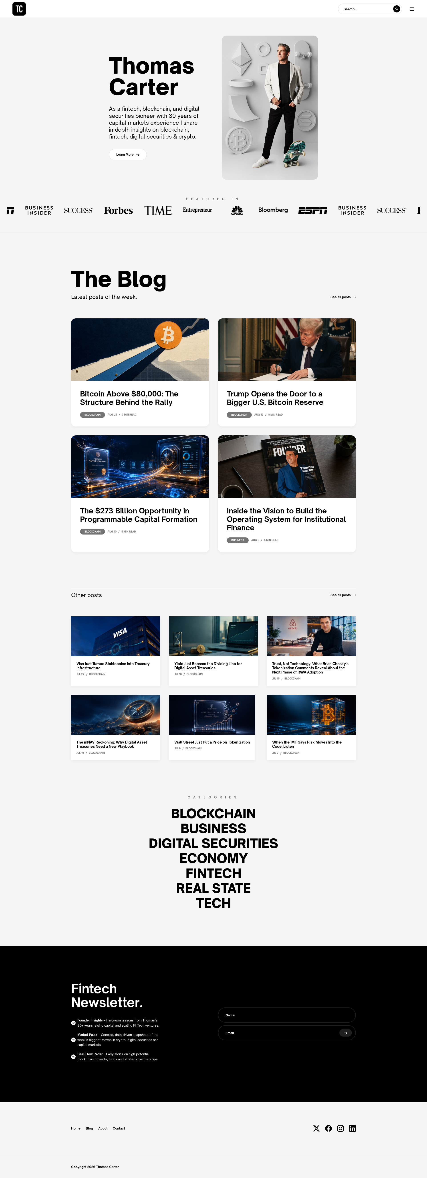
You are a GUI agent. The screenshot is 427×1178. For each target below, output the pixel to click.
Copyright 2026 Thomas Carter (95, 1167)
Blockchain (213, 813)
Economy (213, 858)
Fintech (214, 873)
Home (76, 1128)
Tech (213, 903)
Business (213, 828)
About (102, 1128)
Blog (89, 1128)
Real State (213, 888)
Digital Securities (213, 843)
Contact (119, 1128)
